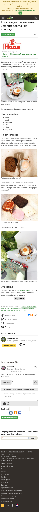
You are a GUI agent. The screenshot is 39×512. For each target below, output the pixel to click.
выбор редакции (29, 308)
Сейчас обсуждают (7, 466)
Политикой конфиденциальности (25, 10)
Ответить (6, 382)
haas (8, 308)
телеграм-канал (24, 290)
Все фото (4, 477)
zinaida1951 (11, 367)
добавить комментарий (9, 417)
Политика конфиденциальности (11, 493)
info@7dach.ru (11, 456)
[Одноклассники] (31, 315)
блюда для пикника (7, 310)
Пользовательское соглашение (11, 490)
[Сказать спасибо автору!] (35, 382)
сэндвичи (13, 308)
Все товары (5, 474)
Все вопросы (5, 480)
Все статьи (4, 482)
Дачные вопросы (6, 469)
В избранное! (9, 35)
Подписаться (19, 299)
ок (20, 13)
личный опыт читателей (29, 307)
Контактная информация (9, 496)
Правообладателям (7, 498)
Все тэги (4, 485)
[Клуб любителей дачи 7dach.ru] (9, 17)
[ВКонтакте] (29, 315)
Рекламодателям (6, 501)
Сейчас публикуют (7, 463)
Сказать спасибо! (9, 345)
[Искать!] (35, 18)
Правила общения (7, 488)
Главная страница (6, 461)
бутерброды (20, 308)
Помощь (4, 471)
